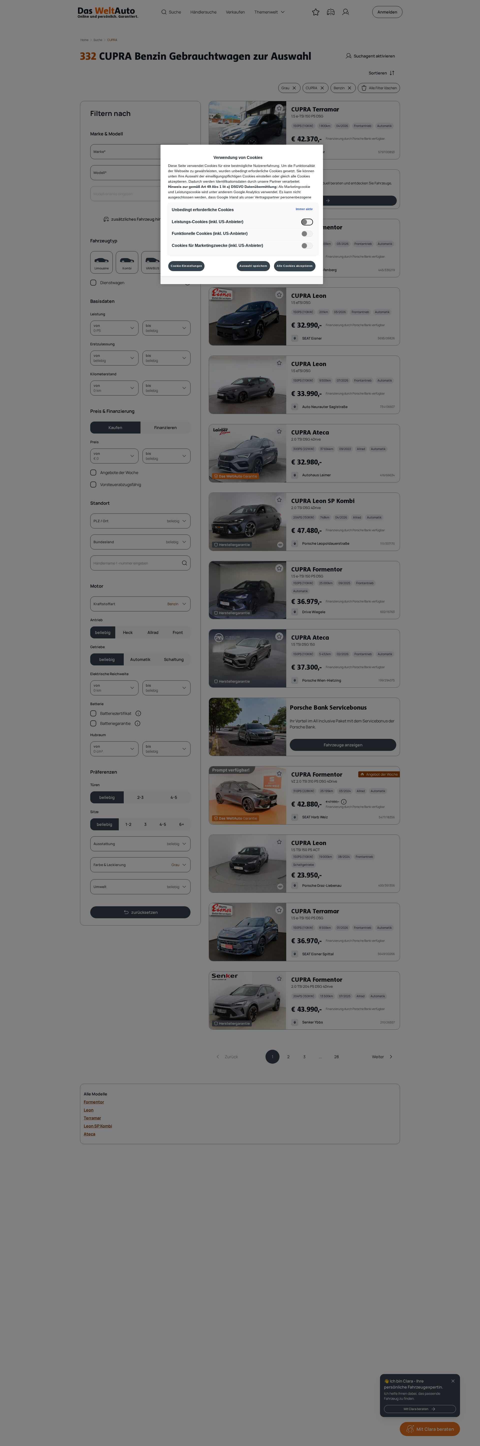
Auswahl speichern (253, 265)
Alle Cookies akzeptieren (295, 265)
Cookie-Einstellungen (186, 265)
